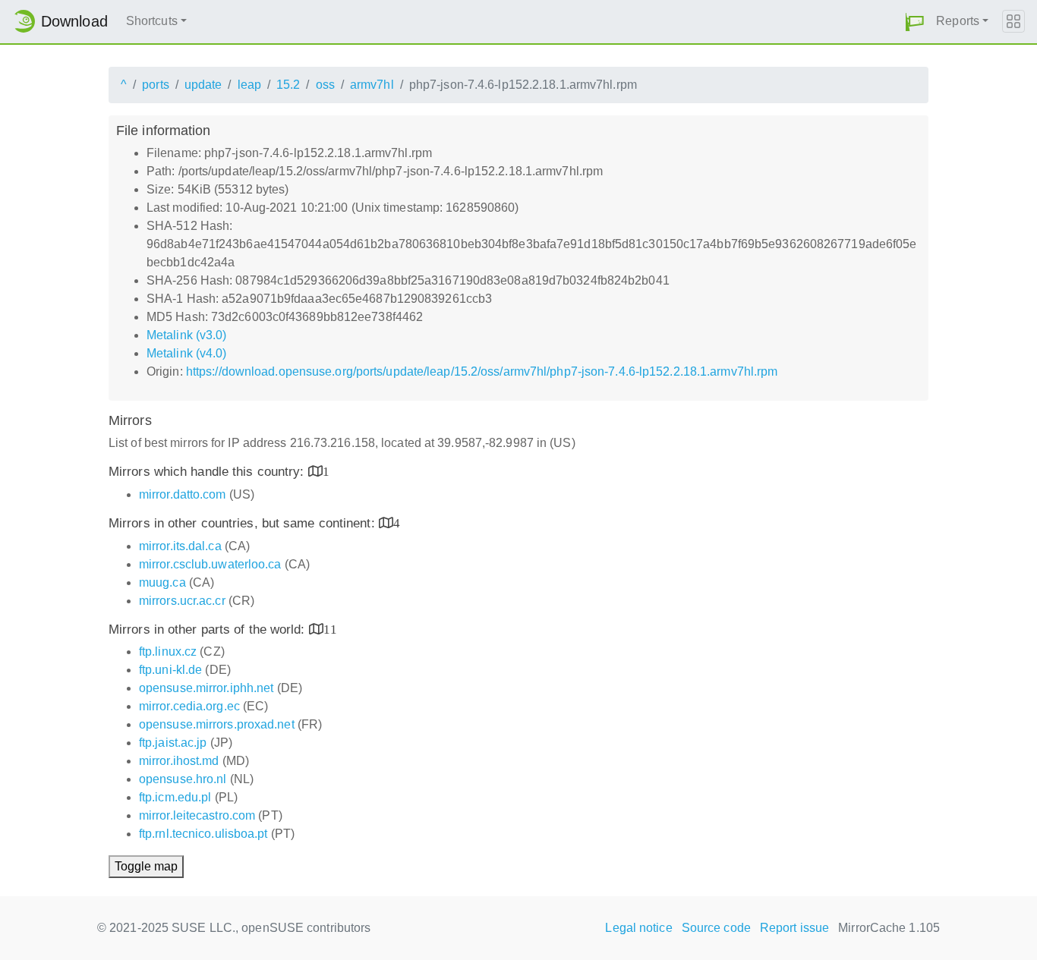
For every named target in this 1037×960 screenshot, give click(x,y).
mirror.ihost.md (179, 760)
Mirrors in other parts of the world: (209, 629)
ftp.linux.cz (168, 651)
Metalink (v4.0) (187, 353)
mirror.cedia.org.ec (189, 706)
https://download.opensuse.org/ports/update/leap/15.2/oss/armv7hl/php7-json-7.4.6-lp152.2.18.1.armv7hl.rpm (482, 371)
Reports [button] (957, 20)
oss (325, 84)
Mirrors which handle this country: (208, 471)
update (203, 84)
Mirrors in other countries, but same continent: (244, 523)
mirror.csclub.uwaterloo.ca (210, 564)
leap (249, 84)
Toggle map (146, 866)
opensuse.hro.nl (183, 779)
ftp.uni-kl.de (170, 669)
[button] (915, 21)
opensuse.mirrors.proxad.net (217, 724)
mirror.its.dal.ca (180, 546)
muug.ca (162, 582)
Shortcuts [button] (152, 20)
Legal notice (638, 927)
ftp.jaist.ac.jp (173, 742)
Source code (716, 927)
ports (155, 84)
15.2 (288, 84)
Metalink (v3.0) (187, 335)
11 (330, 628)
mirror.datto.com (182, 494)
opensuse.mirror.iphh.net (206, 687)
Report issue (794, 927)
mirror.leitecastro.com (197, 815)
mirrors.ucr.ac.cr (182, 600)
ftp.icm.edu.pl (175, 797)
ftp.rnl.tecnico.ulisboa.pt (203, 833)
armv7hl (372, 84)
